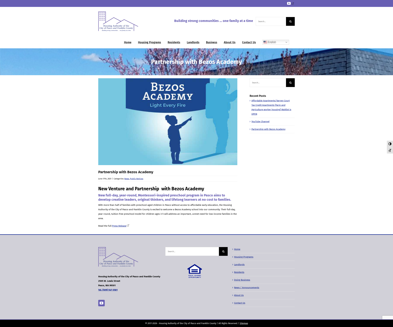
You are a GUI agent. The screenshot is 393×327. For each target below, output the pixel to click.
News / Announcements (246, 287)
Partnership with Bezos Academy (268, 129)
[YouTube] (101, 303)
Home (237, 249)
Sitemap (244, 323)
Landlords (239, 264)
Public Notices (136, 179)
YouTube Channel (260, 121)
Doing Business (242, 280)
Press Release (119, 225)
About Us (239, 295)
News (126, 179)
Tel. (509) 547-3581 (108, 289)
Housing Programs (243, 256)
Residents (239, 272)
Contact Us (239, 303)
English (271, 42)
